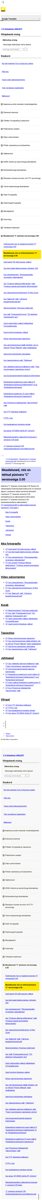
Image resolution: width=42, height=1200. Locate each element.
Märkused (6, 96)
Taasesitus (9, 526)
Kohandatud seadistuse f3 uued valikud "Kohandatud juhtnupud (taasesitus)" (19, 395)
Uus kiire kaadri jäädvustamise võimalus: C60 (21, 268)
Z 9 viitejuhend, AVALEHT (11, 29)
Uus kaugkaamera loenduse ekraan (17, 424)
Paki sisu (5, 72)
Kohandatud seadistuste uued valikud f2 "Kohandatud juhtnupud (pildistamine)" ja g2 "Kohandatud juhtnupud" (20, 385)
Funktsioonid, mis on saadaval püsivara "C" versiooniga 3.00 (20, 245)
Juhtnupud (9, 530)
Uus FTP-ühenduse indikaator (15, 412)
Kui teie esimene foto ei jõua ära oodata (17, 63)
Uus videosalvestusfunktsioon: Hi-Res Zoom (21, 293)
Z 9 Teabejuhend (12, 459)
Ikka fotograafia (11, 512)
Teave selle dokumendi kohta (13, 80)
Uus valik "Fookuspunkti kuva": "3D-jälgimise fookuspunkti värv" (20, 315)
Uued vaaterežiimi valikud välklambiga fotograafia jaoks (18, 324)
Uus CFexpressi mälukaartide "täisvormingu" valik (21, 404)
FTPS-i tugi (8, 418)
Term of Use (10, 736)
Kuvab (7, 521)
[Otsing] (25, 49)
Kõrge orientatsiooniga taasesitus (17, 339)
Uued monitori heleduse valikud (16, 332)
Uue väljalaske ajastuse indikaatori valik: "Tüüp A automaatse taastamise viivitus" (21, 368)
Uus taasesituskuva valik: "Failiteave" (18, 360)
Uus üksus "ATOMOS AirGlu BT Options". (19, 431)
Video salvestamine (13, 517)
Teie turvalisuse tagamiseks (13, 88)
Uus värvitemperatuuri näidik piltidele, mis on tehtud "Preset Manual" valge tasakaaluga (21, 346)
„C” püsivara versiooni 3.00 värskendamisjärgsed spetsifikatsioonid (19, 447)
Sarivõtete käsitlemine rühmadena (17, 354)
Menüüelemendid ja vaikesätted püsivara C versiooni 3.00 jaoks (20, 438)
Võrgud (8, 535)
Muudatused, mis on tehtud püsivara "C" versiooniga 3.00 (20, 254)
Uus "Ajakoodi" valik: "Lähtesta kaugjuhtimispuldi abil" (15, 300)
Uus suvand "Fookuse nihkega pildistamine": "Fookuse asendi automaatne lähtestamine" (22, 565)
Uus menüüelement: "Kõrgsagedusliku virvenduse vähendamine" (18, 276)
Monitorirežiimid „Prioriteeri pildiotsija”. (18, 308)
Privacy (8, 733)
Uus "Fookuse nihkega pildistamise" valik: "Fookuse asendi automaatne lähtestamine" (21, 285)
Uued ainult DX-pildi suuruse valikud (17, 262)
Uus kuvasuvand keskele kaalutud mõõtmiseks (22, 376)
